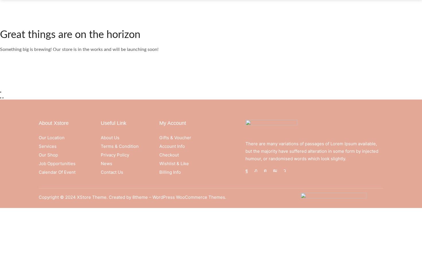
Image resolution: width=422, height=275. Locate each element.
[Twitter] (256, 170)
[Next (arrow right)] (2, 97)
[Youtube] (275, 170)
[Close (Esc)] (0, 92)
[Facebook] (246, 170)
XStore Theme (92, 197)
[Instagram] (265, 170)
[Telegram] (284, 170)
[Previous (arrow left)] (0, 97)
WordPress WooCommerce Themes (188, 197)
